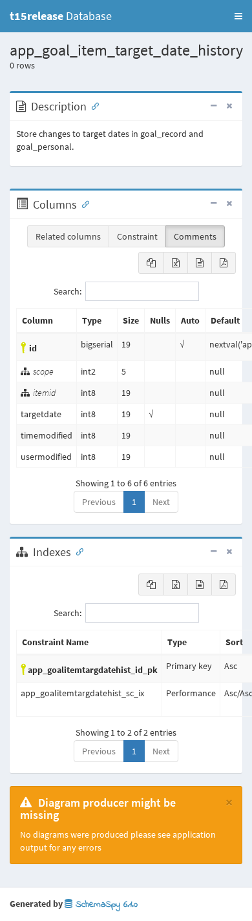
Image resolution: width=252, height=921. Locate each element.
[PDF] (223, 263)
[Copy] (151, 263)
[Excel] (175, 263)
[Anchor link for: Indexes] (77, 551)
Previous (99, 502)
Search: (67, 291)
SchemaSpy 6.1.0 (105, 904)
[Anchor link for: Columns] (83, 203)
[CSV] (199, 263)
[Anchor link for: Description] (92, 105)
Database (61, 15)
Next (161, 502)
